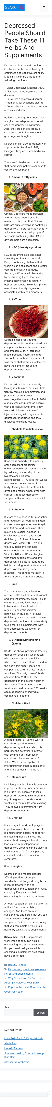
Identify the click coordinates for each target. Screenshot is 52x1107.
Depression (14, 969)
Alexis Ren (10, 1043)
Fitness (22, 964)
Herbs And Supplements (18, 973)
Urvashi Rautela (13, 1048)
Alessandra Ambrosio (16, 1062)
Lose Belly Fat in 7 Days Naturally (23, 1038)
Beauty (12, 964)
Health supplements (34, 969)
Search (8, 1007)
